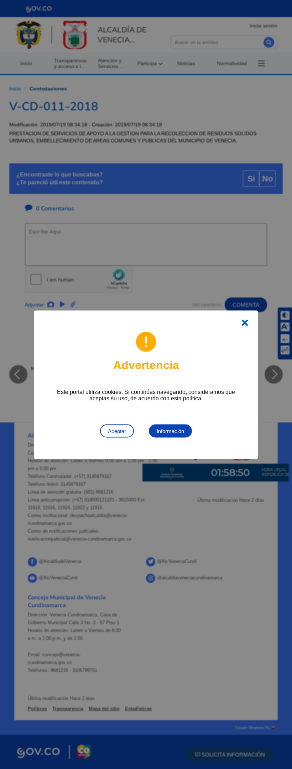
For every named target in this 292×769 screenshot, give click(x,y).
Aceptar (117, 431)
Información (170, 431)
